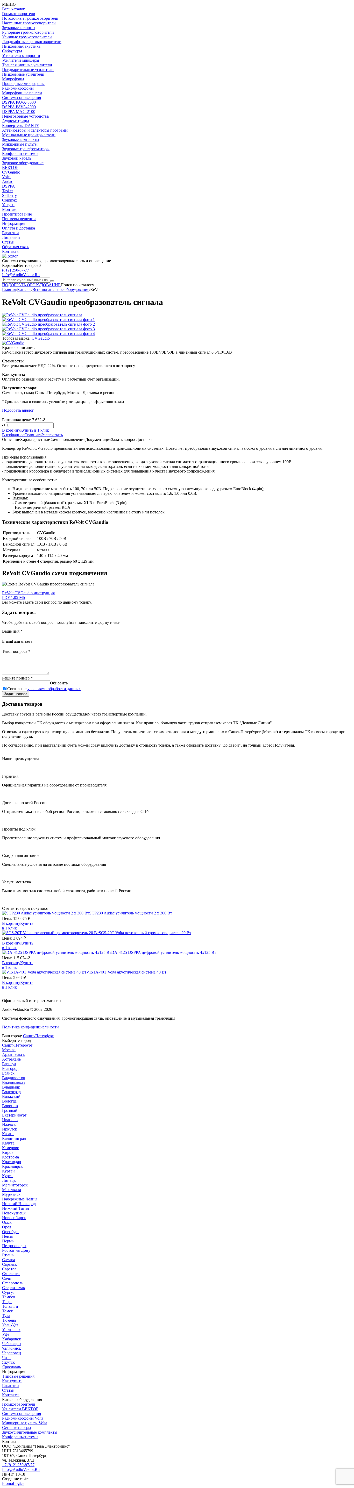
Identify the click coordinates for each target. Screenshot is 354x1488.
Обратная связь (15, 247)
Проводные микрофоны (23, 83)
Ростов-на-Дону (16, 1250)
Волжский (11, 1096)
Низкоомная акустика (21, 46)
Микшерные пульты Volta (24, 1423)
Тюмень (9, 1320)
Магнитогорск (15, 1185)
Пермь (7, 1241)
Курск (7, 1176)
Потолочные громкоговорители (30, 18)
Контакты (10, 251)
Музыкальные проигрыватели (28, 135)
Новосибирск (14, 1217)
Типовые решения (18, 1376)
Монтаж (9, 209)
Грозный (9, 1110)
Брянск (8, 1073)
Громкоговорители (18, 13)
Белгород (10, 1068)
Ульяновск (11, 1329)
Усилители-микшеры (20, 60)
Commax (9, 200)
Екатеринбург (14, 1115)
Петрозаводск (14, 1245)
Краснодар (11, 1162)
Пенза (7, 1236)
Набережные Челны (19, 1199)
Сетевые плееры (16, 1427)
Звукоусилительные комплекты (29, 1432)
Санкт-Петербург (38, 1036)
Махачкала (11, 1189)
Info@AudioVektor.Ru (21, 275)
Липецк (9, 1180)
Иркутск (9, 1129)
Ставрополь (12, 1283)
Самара (8, 1259)
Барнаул (9, 1064)
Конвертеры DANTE (20, 125)
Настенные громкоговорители (29, 23)
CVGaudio (11, 172)
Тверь (7, 1301)
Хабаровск (11, 1339)
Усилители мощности (21, 55)
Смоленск (11, 1273)
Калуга (8, 1143)
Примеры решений (19, 219)
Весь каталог (13, 9)
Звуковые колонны (18, 27)
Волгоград (11, 1092)
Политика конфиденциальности (30, 1027)
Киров (7, 1152)
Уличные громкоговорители (27, 37)
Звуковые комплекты (20, 139)
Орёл (6, 1227)
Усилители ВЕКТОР (20, 1409)
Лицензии (11, 237)
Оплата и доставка (18, 228)
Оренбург (10, 1231)
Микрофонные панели (22, 93)
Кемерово (10, 1148)
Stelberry (9, 195)
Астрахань (11, 1059)
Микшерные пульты (20, 144)
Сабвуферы (12, 51)
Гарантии (10, 233)
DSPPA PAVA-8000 (19, 102)
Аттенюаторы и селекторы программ (35, 130)
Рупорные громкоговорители (28, 32)
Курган (8, 1171)
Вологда (9, 1101)
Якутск (8, 1362)
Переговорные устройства (25, 116)
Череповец (11, 1353)
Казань (8, 1134)
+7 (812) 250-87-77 (18, 1465)
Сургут (8, 1292)
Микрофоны (13, 79)
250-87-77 (15, 270)
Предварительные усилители (28, 69)
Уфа (5, 1334)
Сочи (6, 1278)
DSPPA (8, 186)
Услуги (8, 205)
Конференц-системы (20, 153)
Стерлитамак (13, 1287)
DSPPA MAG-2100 (18, 111)
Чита (6, 1357)
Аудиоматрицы (15, 121)
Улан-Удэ (10, 1325)
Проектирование (17, 214)
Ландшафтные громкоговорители (31, 41)
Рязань (7, 1255)
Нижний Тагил (15, 1208)
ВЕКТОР (10, 167)
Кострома (10, 1157)
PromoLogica (13, 1483)
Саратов (9, 1269)
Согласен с (44, 688)
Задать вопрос (15, 694)
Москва (9, 1050)
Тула (6, 1315)
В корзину (11, 430)
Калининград (14, 1138)
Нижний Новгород (19, 1203)
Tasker (7, 191)
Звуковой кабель (16, 158)
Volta (6, 177)
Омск (7, 1222)
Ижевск (9, 1124)
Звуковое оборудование (23, 163)
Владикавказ (13, 1082)
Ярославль (11, 1367)
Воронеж (10, 1106)
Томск (7, 1311)
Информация (13, 223)
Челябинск (11, 1348)
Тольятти (10, 1306)
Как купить (12, 1381)
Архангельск (13, 1054)
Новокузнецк (14, 1213)
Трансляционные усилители (27, 65)
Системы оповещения (21, 97)
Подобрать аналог (18, 410)
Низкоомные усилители (23, 74)
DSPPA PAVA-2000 (19, 107)
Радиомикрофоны (18, 88)
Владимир (11, 1087)
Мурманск (11, 1194)
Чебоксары (11, 1343)
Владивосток (13, 1078)
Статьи (8, 242)
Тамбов (8, 1297)
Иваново (10, 1120)
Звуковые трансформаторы (25, 149)
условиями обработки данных (54, 688)
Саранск (9, 1264)
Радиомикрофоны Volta (22, 1418)
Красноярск (12, 1166)
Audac (7, 181)
